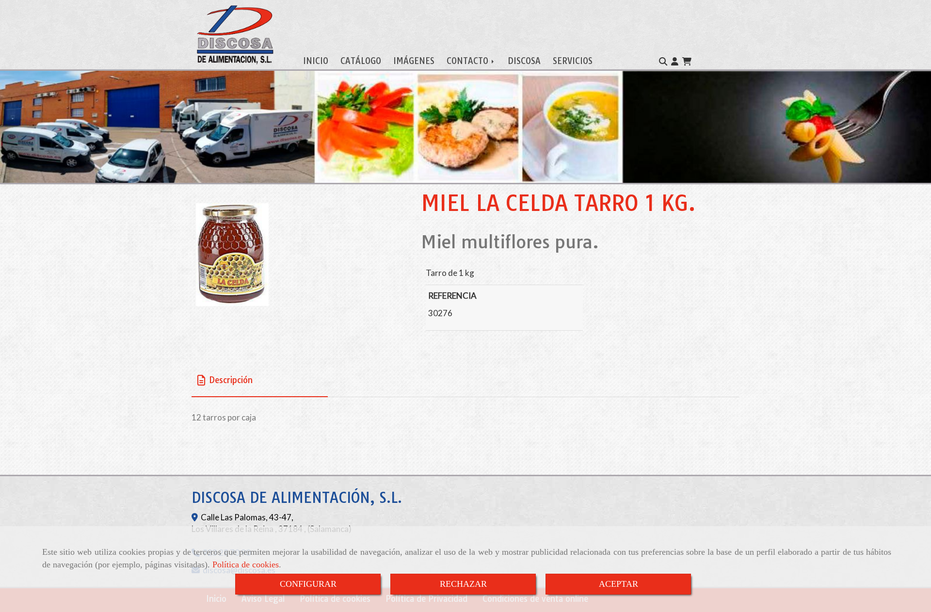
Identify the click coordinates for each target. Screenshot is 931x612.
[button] (674, 61)
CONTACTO (469, 61)
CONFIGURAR (308, 584)
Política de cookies (245, 564)
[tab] (260, 380)
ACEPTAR (618, 584)
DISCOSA (524, 61)
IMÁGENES (413, 61)
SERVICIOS (573, 61)
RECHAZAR (463, 584)
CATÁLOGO (360, 61)
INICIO (315, 61)
